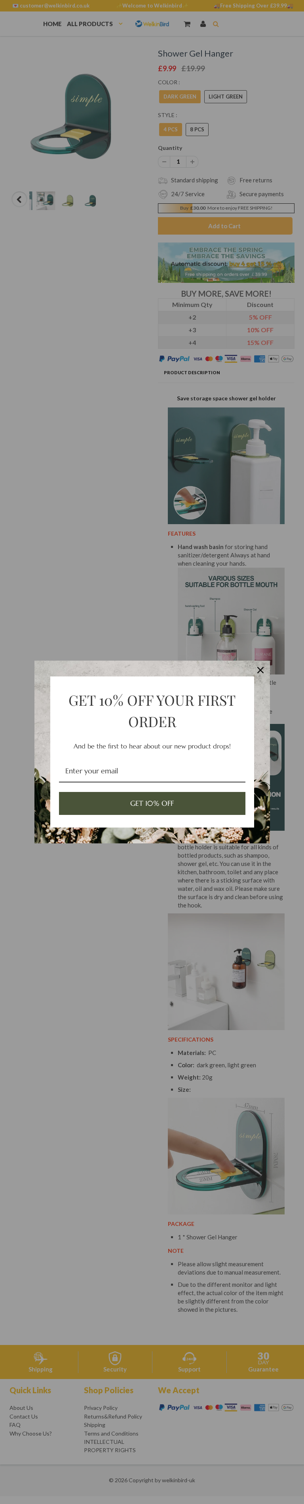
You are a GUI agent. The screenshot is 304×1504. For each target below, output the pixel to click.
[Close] (260, 670)
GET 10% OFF (152, 803)
